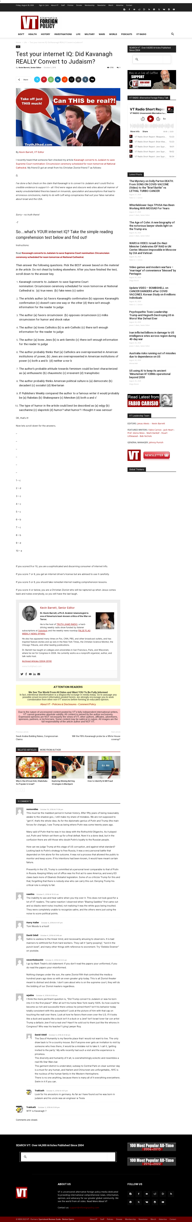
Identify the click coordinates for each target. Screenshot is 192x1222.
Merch (110, 5)
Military (90, 34)
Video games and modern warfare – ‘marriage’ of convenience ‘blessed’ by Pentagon (152, 270)
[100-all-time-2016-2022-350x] (152, 1165)
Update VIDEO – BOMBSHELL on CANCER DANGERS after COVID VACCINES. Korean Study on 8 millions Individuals (152, 292)
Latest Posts (135, 174)
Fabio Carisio (154, 429)
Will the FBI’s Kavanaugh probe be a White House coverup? (96, 738)
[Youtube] (174, 9)
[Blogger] (124, 9)
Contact (129, 5)
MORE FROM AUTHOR (50, 750)
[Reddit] (139, 9)
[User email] (38, 674)
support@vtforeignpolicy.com (84, 1207)
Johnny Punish (156, 442)
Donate (79, 5)
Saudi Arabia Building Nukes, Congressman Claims (37, 738)
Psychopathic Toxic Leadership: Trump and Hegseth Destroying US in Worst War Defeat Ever (151, 315)
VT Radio (141, 34)
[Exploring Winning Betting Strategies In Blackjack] (68, 767)
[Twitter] (159, 9)
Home (18, 42)
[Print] (78, 80)
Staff (63, 5)
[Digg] (92, 80)
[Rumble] (144, 9)
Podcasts (126, 34)
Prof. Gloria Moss (136, 432)
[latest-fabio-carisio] (150, 406)
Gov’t (21, 34)
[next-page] (22, 790)
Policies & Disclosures (64, 704)
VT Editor (39, 152)
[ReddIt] (65, 80)
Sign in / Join (44, 5)
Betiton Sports (68, 1219)
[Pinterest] (44, 80)
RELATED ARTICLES (27, 750)
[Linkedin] (58, 80)
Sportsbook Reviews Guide (50, 1219)
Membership (89, 5)
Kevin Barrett (26, 152)
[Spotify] (154, 9)
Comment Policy (87, 704)
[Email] (72, 80)
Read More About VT (97, 1201)
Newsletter (101, 5)
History (45, 34)
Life (78, 34)
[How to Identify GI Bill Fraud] (104, 767)
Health (32, 34)
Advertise (119, 5)
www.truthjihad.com (32, 666)
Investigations (63, 34)
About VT (54, 5)
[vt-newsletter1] (150, 460)
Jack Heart (168, 429)
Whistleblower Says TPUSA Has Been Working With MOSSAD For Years (151, 206)
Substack (43, 630)
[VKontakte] (164, 9)
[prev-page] (18, 790)
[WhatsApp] (51, 80)
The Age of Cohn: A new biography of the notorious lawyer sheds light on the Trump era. (152, 226)
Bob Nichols (146, 436)
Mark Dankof (153, 432)
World (113, 34)
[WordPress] (169, 9)
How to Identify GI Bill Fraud (100, 781)
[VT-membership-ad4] (152, 88)
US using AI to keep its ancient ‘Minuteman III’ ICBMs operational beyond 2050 (149, 374)
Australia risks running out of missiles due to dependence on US (152, 355)
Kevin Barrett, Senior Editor (30, 67)
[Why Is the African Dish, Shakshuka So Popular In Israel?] (32, 767)
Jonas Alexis (143, 423)
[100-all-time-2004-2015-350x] (152, 1150)
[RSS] (149, 9)
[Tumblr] (85, 80)
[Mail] (134, 9)
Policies (70, 5)
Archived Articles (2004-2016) (37, 661)
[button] (172, 34)
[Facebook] (129, 9)
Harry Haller (32, 922)
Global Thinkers (136, 469)
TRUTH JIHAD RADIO (67, 624)
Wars (102, 34)
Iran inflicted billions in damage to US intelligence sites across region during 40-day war (152, 336)
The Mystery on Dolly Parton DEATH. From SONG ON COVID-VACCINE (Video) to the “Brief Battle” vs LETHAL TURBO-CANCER (151, 185)
